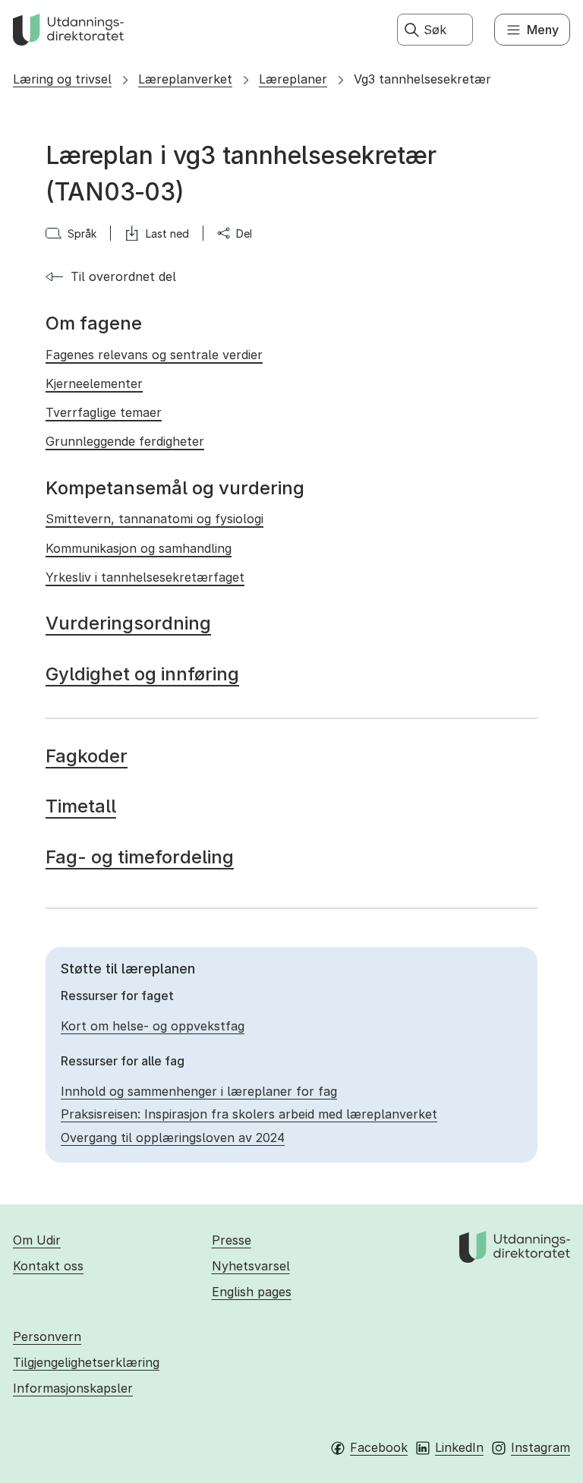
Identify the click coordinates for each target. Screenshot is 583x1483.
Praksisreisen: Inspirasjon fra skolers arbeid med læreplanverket (249, 1114)
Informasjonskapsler (73, 1388)
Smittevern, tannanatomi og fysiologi (154, 518)
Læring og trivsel (62, 79)
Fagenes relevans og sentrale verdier (154, 354)
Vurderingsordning (128, 623)
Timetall (81, 806)
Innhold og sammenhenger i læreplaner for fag (199, 1091)
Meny (543, 29)
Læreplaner (293, 79)
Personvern (47, 1336)
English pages (252, 1291)
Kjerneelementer (94, 383)
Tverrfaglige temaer (104, 412)
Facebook (379, 1447)
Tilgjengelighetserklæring (86, 1362)
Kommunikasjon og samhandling (139, 548)
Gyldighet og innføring (142, 674)
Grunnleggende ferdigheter (125, 441)
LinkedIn (459, 1447)
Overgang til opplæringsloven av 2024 (173, 1137)
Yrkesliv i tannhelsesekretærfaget (145, 577)
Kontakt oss (48, 1265)
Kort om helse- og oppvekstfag (152, 1025)
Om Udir (37, 1240)
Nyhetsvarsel (251, 1265)
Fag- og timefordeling (140, 857)
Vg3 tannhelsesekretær (422, 79)
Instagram (540, 1447)
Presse (231, 1240)
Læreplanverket (185, 79)
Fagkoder (87, 756)
